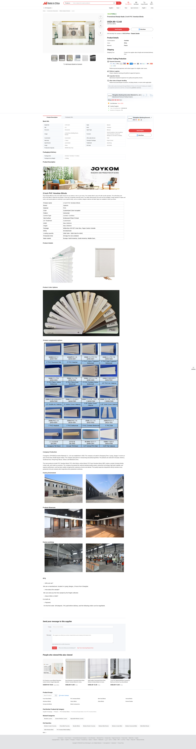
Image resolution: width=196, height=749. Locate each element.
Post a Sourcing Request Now (85, 648)
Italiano (90, 739)
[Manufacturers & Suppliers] (51, 3)
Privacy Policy (121, 743)
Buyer (118, 8)
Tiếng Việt (133, 739)
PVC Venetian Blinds (75, 698)
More (44, 732)
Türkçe (128, 739)
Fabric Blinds (73, 701)
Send (54, 648)
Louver (73, 11)
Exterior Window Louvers (61, 718)
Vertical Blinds (129, 698)
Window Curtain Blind (117, 726)
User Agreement (106, 743)
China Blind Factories (65, 726)
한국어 (110, 739)
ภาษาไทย (123, 739)
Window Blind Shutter (104, 726)
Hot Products (60, 737)
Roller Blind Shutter (144, 726)
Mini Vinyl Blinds (102, 698)
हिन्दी (118, 739)
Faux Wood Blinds (47, 698)
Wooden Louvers (48, 718)
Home (44, 11)
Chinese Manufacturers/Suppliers (80, 737)
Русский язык (84, 739)
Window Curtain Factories (50, 726)
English (62, 739)
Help (126, 8)
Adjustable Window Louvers (76, 718)
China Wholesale (91, 737)
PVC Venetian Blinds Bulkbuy (63, 729)
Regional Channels (116, 737)
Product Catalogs (64, 695)
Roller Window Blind (48, 729)
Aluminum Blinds (47, 701)
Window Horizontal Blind (131, 726)
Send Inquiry (118, 29)
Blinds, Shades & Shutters (65, 11)
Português (72, 739)
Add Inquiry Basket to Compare (73, 64)
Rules (152, 8)
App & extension (134, 8)
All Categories (48, 8)
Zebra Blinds (101, 701)
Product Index (124, 737)
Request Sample (135, 33)
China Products (68, 737)
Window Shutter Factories (89, 726)
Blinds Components (75, 704)
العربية (106, 739)
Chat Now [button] (143, 29)
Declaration (113, 743)
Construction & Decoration (52, 11)
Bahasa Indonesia (140, 739)
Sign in (151, 4)
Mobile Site (131, 737)
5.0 (134, 119)
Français (78, 739)
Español (67, 739)
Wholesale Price (100, 737)
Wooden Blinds (76, 726)
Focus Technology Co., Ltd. (88, 743)
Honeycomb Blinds (47, 704)
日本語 (114, 739)
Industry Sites (108, 737)
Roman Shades (129, 701)
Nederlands (101, 739)
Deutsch (95, 739)
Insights (136, 737)
